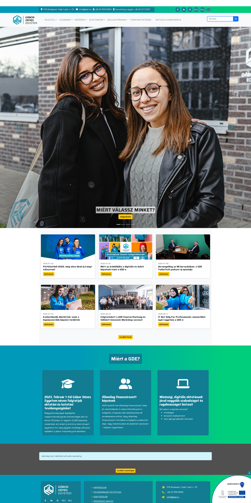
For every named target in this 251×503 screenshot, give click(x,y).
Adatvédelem (100, 496)
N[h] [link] (64, 500)
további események (125, 470)
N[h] (196, 9)
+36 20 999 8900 (103, 9)
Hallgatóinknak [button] (117, 19)
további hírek (125, 337)
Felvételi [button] (50, 19)
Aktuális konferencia (168, 19)
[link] (45, 501)
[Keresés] (235, 18)
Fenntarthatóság (140, 19)
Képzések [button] (80, 19)
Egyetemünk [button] (96, 19)
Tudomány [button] (65, 19)
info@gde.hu (84, 9)
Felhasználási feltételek (107, 492)
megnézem (125, 216)
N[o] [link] (70, 500)
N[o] (202, 9)
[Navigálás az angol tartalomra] (208, 9)
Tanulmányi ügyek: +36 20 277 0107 (132, 9)
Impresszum (100, 487)
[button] (118, 224)
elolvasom (48, 273)
